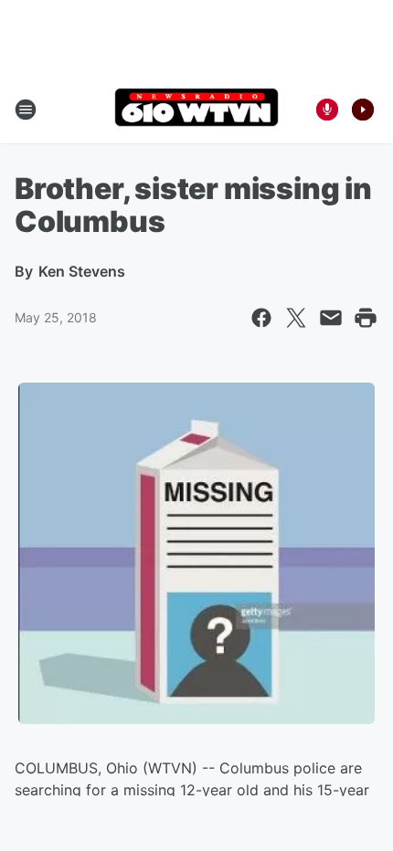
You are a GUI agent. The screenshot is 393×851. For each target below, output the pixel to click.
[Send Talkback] (327, 110)
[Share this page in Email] (331, 318)
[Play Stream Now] (363, 110)
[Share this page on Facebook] (261, 318)
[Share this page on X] (296, 318)
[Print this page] (365, 318)
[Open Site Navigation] (26, 110)
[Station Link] (196, 109)
